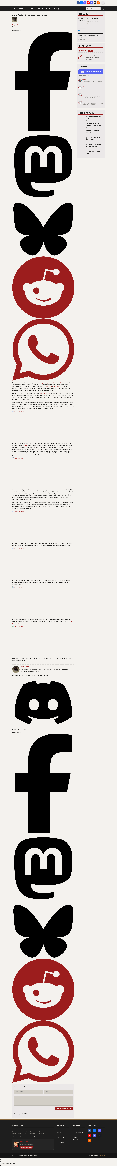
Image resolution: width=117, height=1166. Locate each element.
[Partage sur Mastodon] (43, 166)
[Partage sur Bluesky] (43, 229)
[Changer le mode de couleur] (103, 3)
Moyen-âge (15, 25)
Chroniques (60, 1142)
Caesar (26, 445)
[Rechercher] (103, 8)
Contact (22, 1136)
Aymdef (102, 1155)
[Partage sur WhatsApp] (43, 349)
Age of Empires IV (46, 383)
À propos (15, 1136)
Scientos (75, 1130)
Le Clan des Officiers (78, 1132)
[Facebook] (78, 2)
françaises (49, 386)
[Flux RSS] (98, 2)
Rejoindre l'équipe (26, 1147)
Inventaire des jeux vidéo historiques (88, 36)
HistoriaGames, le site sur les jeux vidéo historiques (25, 3)
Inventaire (60, 1135)
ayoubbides (57, 386)
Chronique (57, 9)
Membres (29, 1136)
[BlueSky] (94, 1130)
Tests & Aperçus (61, 1137)
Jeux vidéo (31, 9)
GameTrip (75, 1135)
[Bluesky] (81, 2)
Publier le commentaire (64, 1108)
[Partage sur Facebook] (43, 81)
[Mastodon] (84, 2)
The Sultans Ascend (58, 383)
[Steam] (95, 2)
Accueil (59, 1130)
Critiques (40, 9)
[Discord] (91, 2)
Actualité (22, 9)
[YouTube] (88, 2)
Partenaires (37, 1136)
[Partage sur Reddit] (43, 287)
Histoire (48, 9)
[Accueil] (14, 9)
